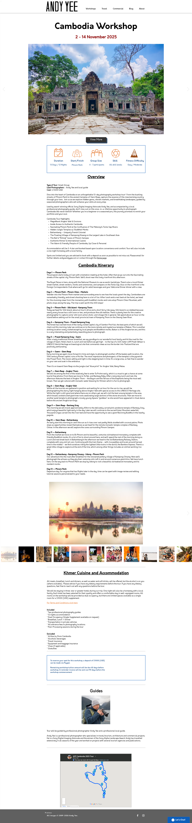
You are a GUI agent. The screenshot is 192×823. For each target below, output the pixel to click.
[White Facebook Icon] (137, 815)
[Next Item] (188, 89)
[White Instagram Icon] (143, 815)
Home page (102, 258)
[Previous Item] (4, 89)
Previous (48, 813)
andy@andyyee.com (68, 258)
